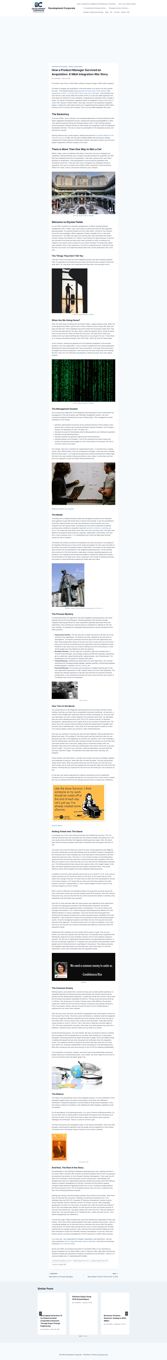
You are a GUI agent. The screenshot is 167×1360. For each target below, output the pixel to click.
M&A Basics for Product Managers (61, 1275)
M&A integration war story (81, 1260)
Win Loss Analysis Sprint (127, 4)
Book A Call (125, 12)
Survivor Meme (57, 825)
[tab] (81, 1336)
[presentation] (52, 1302)
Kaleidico (61, 509)
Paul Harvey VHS (83, 1162)
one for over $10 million (66, 1244)
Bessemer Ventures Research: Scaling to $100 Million (115, 1318)
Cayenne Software (88, 1241)
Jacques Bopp (82, 215)
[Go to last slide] (40, 1314)
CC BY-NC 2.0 (98, 608)
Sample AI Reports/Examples (93, 12)
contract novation (81, 665)
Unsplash (91, 215)
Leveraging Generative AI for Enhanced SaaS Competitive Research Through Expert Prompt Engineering (51, 1321)
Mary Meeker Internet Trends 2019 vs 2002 (103, 1275)
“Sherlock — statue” (70, 608)
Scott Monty (80, 608)
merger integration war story (99, 1260)
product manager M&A (59, 1264)
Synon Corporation (71, 1241)
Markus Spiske (82, 403)
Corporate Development (59, 66)
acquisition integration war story (62, 1260)
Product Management (75, 66)
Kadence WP (103, 1355)
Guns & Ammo (84, 700)
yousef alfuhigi (82, 314)
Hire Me (117, 12)
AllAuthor (83, 982)
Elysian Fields (75, 222)
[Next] (126, 1314)
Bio (111, 12)
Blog (106, 12)
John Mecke (56, 78)
